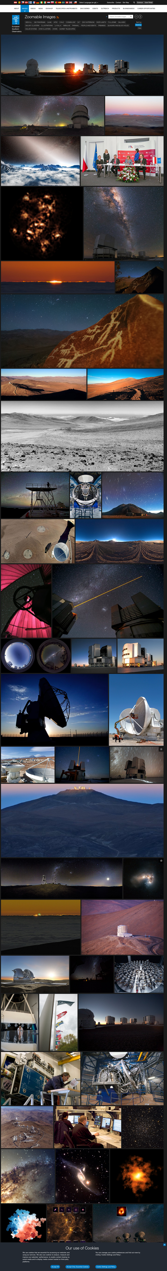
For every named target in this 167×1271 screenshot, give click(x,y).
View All (28, 22)
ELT (79, 22)
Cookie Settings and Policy (105, 1267)
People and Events (88, 25)
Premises (102, 25)
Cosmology (70, 22)
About (16, 8)
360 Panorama (39, 22)
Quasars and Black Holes (118, 25)
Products (116, 8)
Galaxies (121, 22)
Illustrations (47, 25)
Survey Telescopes (67, 29)
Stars (55, 29)
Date (139, 28)
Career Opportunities (146, 8)
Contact (118, 2)
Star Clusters (44, 29)
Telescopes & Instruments (66, 8)
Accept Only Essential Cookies (78, 1267)
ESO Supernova (88, 22)
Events (95, 8)
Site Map (126, 2)
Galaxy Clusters (32, 25)
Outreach (105, 8)
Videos (33, 8)
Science (140, 2)
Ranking (138, 25)
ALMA (49, 22)
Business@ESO (128, 8)
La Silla (58, 25)
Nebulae (66, 25)
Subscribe (110, 2)
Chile (62, 22)
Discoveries (85, 8)
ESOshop (49, 8)
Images (25, 8)
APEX (55, 22)
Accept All (55, 1267)
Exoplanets (101, 22)
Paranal (75, 25)
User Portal (148, 2)
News (41, 8)
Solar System (31, 29)
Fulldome (112, 22)
